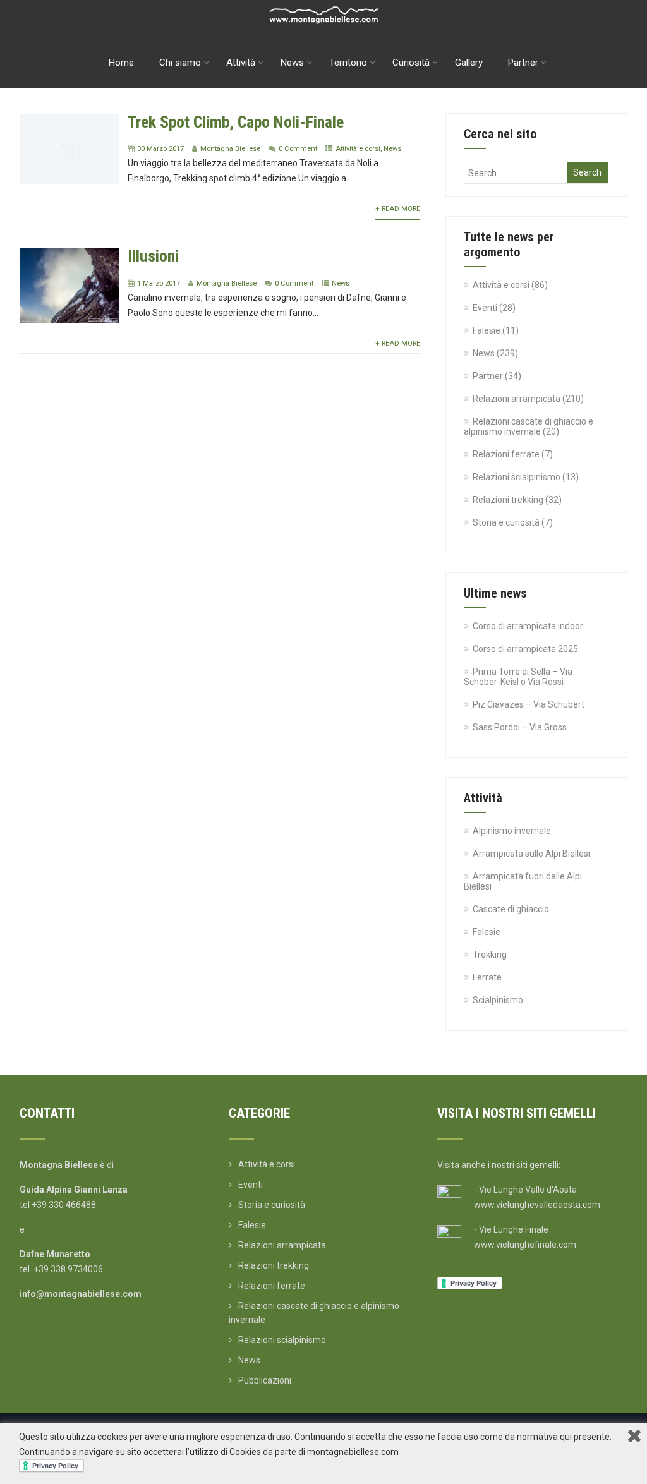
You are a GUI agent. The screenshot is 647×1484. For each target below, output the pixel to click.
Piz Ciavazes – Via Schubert (528, 704)
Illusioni (153, 255)
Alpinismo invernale (512, 831)
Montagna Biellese (230, 149)
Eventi (485, 308)
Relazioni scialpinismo (516, 477)
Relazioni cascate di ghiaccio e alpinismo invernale (528, 426)
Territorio (348, 62)
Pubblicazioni (264, 1380)
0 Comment (298, 149)
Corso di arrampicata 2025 (525, 649)
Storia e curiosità (506, 522)
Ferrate (487, 977)
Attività (240, 62)
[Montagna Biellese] (323, 5)
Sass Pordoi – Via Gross (520, 727)
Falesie (486, 330)
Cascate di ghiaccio (511, 909)
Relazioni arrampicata (516, 399)
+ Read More (397, 209)
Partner (523, 62)
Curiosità (411, 62)
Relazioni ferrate (506, 454)
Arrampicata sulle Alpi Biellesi (531, 853)
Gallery (469, 62)
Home (121, 62)
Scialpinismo (498, 1000)
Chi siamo (180, 62)
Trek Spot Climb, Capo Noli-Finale (236, 121)
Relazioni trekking (508, 500)
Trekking (490, 955)
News (292, 62)
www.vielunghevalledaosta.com (537, 1205)
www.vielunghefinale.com (525, 1245)
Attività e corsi (358, 149)
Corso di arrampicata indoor (528, 626)
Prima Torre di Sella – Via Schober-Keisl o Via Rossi (518, 677)
